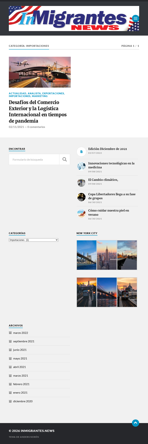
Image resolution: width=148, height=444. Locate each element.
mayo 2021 (20, 358)
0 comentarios (36, 126)
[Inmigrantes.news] (74, 18)
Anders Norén (29, 437)
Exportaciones (53, 93)
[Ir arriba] (135, 423)
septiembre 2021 (23, 341)
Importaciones (20, 96)
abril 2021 (19, 366)
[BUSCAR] (64, 159)
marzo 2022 (20, 332)
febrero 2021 (21, 384)
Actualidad (17, 93)
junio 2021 (20, 349)
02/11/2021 (16, 126)
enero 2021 (20, 392)
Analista (34, 93)
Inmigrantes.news (38, 431)
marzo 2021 (20, 375)
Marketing (40, 96)
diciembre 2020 (22, 401)
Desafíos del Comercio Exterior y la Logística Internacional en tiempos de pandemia (38, 112)
